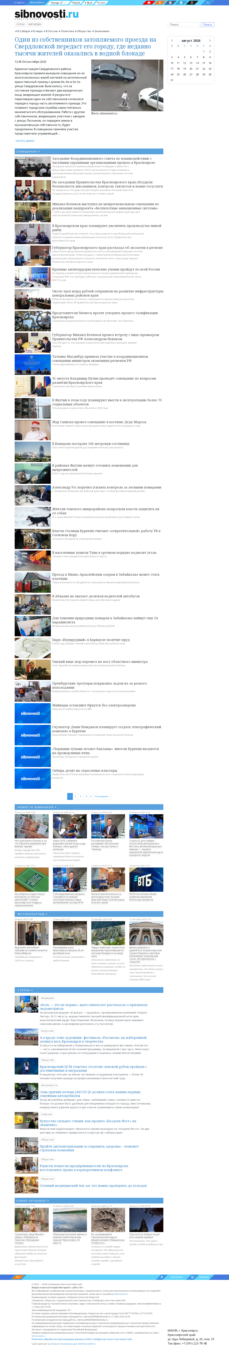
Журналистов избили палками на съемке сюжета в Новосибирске (31, 950)
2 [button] (210, 51)
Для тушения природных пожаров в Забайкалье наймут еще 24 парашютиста (105, 620)
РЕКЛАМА (204, 1277)
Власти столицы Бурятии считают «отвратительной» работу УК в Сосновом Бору (106, 533)
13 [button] (190, 63)
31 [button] (171, 80)
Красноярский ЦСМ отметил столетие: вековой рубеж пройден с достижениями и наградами (93, 1068)
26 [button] (184, 74)
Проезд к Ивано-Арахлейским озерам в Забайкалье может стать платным (106, 576)
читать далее (24, 141)
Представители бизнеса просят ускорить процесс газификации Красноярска (105, 315)
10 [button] (171, 63)
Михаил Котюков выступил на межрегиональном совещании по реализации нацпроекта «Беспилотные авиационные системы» (105, 206)
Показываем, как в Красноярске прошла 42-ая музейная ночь (68, 950)
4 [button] (178, 57)
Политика (67, 31)
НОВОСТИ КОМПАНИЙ (37, 807)
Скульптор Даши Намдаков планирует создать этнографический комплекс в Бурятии (106, 729)
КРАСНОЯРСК (37, 2)
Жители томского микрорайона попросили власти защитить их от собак (105, 511)
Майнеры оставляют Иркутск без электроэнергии (94, 705)
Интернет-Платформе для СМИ (67, 1343)
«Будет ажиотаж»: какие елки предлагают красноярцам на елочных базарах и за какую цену (108, 952)
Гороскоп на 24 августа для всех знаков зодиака (144, 1236)
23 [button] (210, 68)
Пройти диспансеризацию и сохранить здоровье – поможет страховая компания (89, 1148)
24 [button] (171, 74)
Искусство (47, 1031)
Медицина (47, 998)
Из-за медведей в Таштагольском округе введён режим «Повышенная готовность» (108, 1238)
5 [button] (184, 57)
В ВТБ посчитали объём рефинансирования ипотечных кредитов (142, 896)
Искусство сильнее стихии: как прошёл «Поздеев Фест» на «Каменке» (88, 1123)
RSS (18, 1277)
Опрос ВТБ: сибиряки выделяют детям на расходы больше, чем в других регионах (69, 845)
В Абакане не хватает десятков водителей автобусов (96, 596)
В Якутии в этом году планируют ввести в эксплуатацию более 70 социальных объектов (107, 402)
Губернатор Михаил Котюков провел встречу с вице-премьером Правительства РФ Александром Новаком (105, 337)
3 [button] (172, 57)
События (46, 1114)
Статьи (20, 24)
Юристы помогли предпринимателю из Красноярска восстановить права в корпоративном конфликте (84, 1168)
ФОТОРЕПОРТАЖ (32, 914)
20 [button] (190, 68)
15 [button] (203, 63)
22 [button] (203, 68)
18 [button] (178, 68)
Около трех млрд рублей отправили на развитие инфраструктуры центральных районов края (107, 293)
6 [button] (191, 57)
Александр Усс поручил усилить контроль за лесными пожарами (106, 487)
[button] (172, 40)
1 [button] (203, 51)
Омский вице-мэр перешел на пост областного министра (100, 661)
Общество (84, 31)
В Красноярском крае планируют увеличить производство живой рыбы (106, 228)
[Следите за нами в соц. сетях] (149, 3)
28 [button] (197, 74)
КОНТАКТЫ (177, 1277)
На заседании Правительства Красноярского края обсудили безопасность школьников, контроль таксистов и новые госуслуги (107, 184)
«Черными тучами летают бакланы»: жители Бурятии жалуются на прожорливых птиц (105, 751)
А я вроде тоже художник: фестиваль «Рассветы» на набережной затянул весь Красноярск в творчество (93, 1039)
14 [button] (197, 63)
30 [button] (210, 74)
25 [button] (178, 74)
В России (52, 31)
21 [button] (197, 68)
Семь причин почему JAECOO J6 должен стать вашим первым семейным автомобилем (90, 1094)
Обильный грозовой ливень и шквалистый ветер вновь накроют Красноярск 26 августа (70, 1238)
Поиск (207, 25)
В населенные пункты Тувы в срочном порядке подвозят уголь (104, 552)
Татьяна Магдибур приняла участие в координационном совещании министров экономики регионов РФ (100, 358)
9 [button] (210, 57)
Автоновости (49, 1085)
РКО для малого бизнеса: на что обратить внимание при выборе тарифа (31, 843)
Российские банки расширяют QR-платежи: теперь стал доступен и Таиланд (105, 845)
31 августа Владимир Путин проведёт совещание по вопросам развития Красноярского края (104, 380)
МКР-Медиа (34, 24)
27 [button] (190, 74)
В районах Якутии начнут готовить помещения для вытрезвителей (95, 467)
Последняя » (102, 796)
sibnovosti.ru (121, 1294)
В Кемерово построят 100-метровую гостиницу (91, 443)
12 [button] (184, 63)
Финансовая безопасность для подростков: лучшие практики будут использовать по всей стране (108, 898)
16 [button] (210, 63)
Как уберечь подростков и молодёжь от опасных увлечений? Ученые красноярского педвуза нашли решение (30, 899)
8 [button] (203, 57)
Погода (55, 2)
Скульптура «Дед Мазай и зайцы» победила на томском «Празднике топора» (29, 1238)
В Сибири (23, 31)
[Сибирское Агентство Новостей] (46, 13)
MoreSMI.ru (89, 1343)
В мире (38, 31)
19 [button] (184, 68)
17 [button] (171, 68)
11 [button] (178, 63)
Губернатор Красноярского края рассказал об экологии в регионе (107, 247)
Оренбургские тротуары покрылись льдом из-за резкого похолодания (99, 685)
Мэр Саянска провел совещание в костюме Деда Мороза (99, 422)
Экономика (101, 31)
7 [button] (197, 57)
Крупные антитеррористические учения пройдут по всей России (106, 269)
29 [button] (203, 74)
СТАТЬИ (25, 990)
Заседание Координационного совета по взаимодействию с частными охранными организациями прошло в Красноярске (103, 160)
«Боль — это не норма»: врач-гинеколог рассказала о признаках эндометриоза (94, 1007)
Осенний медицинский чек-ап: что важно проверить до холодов (93, 1185)
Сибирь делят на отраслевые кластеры (84, 770)
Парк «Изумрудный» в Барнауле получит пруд (91, 640)
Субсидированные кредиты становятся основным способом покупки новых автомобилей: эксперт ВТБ (69, 898)
